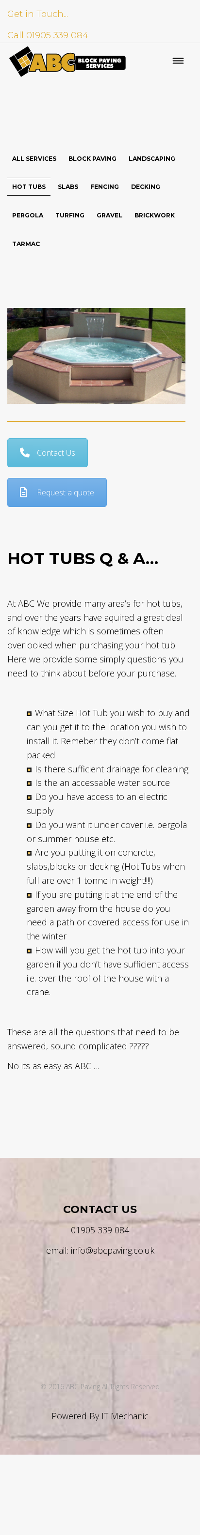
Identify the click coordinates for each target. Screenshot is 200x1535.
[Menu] (178, 61)
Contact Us (56, 452)
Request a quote (65, 492)
